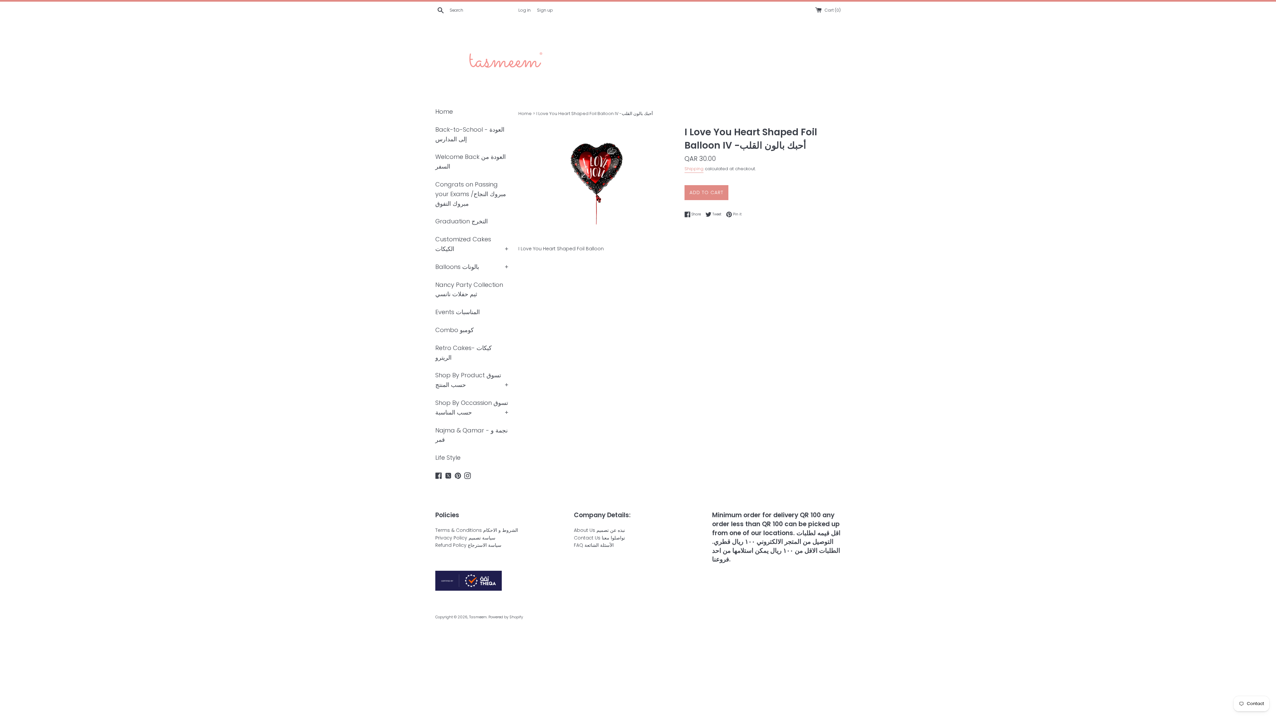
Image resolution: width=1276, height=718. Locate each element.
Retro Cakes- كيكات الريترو (463, 353)
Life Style (448, 457)
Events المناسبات (457, 312)
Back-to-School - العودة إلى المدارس (469, 134)
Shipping (694, 169)
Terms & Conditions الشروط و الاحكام (476, 530)
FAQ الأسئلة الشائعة (594, 545)
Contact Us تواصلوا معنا (599, 538)
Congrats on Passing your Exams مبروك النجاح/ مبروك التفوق (470, 194)
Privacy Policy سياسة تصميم (465, 538)
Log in (524, 10)
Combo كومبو (454, 330)
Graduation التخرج (461, 221)
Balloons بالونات (457, 267)
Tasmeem (478, 617)
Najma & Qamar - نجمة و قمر (471, 435)
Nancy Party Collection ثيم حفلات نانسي (469, 290)
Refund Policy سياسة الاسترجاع (468, 545)
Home (444, 111)
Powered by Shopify (505, 617)
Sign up (545, 10)
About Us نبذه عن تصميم (599, 530)
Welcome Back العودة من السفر (470, 162)
